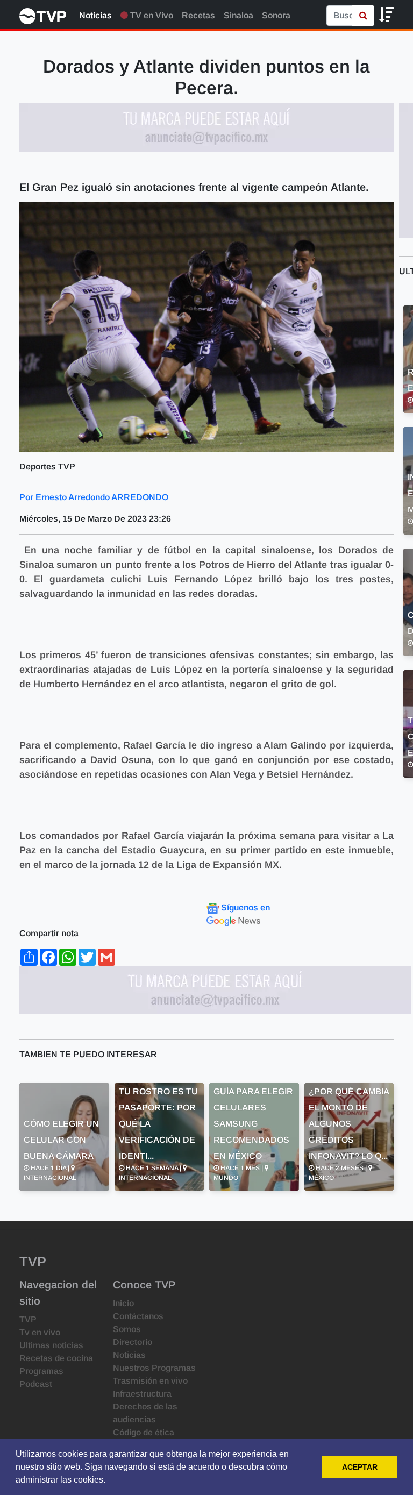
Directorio (132, 1342)
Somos (127, 1329)
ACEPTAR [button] (360, 1467)
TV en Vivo (150, 15)
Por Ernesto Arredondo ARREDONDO (93, 497)
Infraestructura (142, 1393)
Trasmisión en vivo (150, 1380)
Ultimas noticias (51, 1345)
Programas (41, 1371)
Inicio (123, 1303)
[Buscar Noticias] (363, 15)
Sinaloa (238, 15)
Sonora (276, 15)
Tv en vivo (39, 1332)
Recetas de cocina (56, 1358)
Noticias (95, 15)
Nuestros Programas (154, 1367)
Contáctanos (138, 1316)
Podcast (35, 1384)
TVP (28, 1319)
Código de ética (143, 1432)
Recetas (198, 15)
